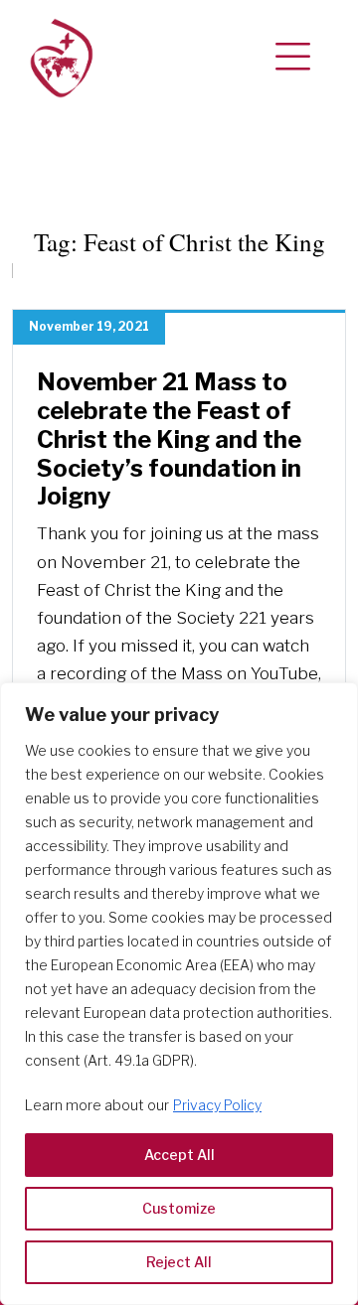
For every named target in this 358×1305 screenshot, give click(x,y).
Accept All (179, 1154)
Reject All (179, 1261)
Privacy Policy (217, 1104)
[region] (179, 993)
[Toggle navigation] (293, 57)
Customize (179, 1208)
